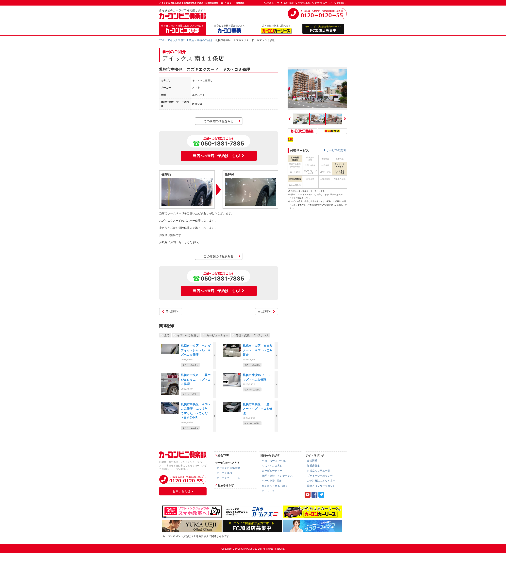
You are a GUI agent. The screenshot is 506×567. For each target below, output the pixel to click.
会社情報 (288, 3)
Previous (290, 119)
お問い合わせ (181, 491)
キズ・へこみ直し (188, 335)
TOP (161, 40)
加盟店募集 (304, 3)
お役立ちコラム (324, 3)
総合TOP (223, 455)
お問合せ (342, 3)
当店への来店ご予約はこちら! (216, 156)
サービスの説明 (336, 150)
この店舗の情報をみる (218, 121)
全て (167, 335)
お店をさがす (226, 485)
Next (345, 119)
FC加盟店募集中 (323, 28)
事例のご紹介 (204, 40)
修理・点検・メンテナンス (252, 335)
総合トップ (272, 3)
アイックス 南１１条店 (180, 40)
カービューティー (217, 335)
